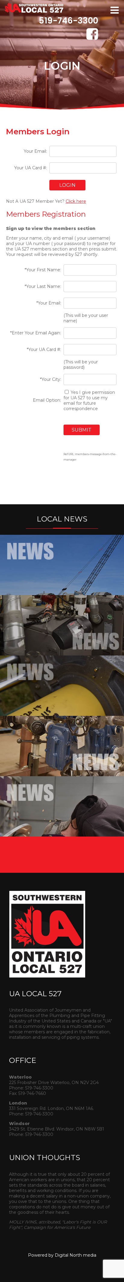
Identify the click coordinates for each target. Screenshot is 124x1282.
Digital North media (75, 1255)
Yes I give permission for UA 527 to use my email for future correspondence (89, 400)
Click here (76, 201)
